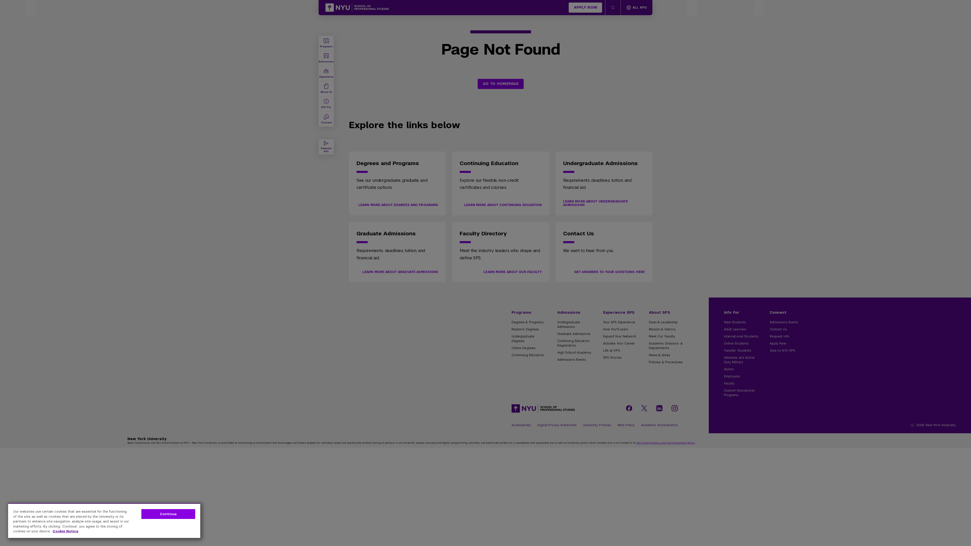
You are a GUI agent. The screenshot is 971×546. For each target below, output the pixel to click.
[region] (104, 520)
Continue (168, 514)
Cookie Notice (65, 531)
